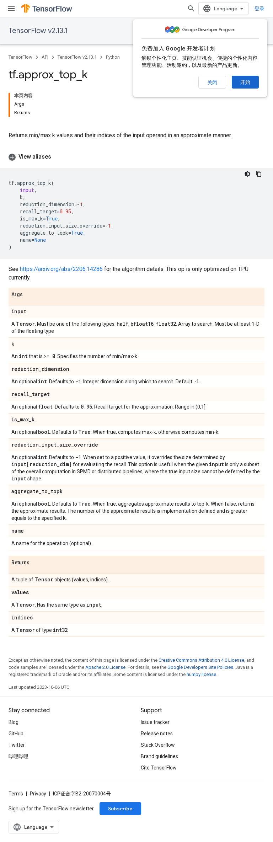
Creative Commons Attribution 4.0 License (201, 660)
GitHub (16, 733)
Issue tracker (155, 722)
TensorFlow (20, 57)
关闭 (212, 82)
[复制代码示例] (258, 174)
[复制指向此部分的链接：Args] (30, 295)
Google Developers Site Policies (200, 667)
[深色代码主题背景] (247, 174)
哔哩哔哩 (18, 756)
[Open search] (191, 8)
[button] (136, 157)
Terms (16, 793)
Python (113, 57)
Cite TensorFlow (159, 768)
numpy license (201, 674)
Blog (13, 722)
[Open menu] (11, 8)
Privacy (38, 793)
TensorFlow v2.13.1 (38, 30)
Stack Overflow (158, 745)
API (45, 57)
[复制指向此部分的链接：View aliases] (58, 157)
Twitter (17, 745)
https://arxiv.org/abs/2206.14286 (61, 269)
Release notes (157, 733)
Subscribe (120, 808)
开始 (245, 82)
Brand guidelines (159, 756)
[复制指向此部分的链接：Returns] (37, 563)
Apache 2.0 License (105, 667)
